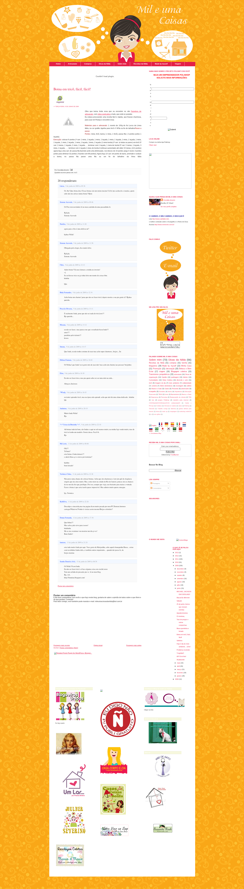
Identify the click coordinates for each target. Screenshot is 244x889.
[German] (167, 425)
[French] (161, 425)
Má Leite (63, 443)
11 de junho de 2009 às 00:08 (78, 443)
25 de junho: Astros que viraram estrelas (183, 607)
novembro (180, 572)
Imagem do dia (160, 383)
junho (179, 588)
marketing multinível (185, 411)
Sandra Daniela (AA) (67, 561)
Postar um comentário (66, 586)
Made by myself (161, 64)
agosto (179, 582)
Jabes (180, 406)
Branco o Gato (157, 388)
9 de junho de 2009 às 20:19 (78, 408)
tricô (75, 172)
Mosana (63, 325)
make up (164, 411)
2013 (176, 552)
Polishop (186, 406)
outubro (179, 575)
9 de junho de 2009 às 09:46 (83, 202)
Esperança (154, 397)
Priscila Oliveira (66, 308)
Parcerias (164, 397)
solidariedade (186, 383)
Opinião (164, 377)
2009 (176, 565)
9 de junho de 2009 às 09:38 (75, 186)
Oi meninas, (181, 616)
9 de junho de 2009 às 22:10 (91, 424)
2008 (176, 679)
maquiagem (173, 411)
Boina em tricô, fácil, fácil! (72, 89)
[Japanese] (163, 430)
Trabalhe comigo (163, 408)
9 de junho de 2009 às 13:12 (77, 325)
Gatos (167, 388)
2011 (176, 559)
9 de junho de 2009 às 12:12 (75, 265)
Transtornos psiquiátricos (159, 374)
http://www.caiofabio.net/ (160, 219)
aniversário (185, 388)
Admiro (185, 377)
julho (178, 585)
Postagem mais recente (62, 645)
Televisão (151, 408)
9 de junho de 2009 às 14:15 (76, 347)
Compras (88, 64)
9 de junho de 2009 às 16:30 (74, 373)
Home (58, 64)
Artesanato (72, 64)
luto (153, 400)
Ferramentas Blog (156, 433)
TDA (190, 397)
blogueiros (153, 366)
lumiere (63, 542)
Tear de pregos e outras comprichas (182, 622)
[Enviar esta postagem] (71, 170)
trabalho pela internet (181, 400)
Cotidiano (159, 406)
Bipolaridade (175, 394)
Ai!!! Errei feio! (181, 656)
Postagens (156, 483)
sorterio (154, 386)
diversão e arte (182, 380)
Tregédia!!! (180, 653)
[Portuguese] (157, 430)
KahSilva (63, 501)
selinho (189, 386)
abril (178, 666)
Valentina (173, 408)
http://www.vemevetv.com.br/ (164, 224)
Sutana (62, 347)
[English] (153, 425)
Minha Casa (186, 366)
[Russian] (151, 430)
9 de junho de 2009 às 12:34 (82, 292)
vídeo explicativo (104, 114)
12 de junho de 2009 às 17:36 (83, 517)
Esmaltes (162, 391)
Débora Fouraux (65, 360)
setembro (180, 578)
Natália (62, 224)
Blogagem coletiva (179, 371)
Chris (62, 265)
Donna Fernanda (66, 517)
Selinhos (179, 640)
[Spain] (173, 425)
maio (178, 663)
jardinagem (175, 377)
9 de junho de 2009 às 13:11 (83, 308)
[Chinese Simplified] (181, 430)
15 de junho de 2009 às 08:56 (87, 561)
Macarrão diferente (183, 597)
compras (173, 363)
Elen (61, 373)
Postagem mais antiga (133, 645)
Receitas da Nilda (141, 64)
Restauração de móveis (178, 397)
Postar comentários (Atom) (69, 648)
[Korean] (169, 430)
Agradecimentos (182, 613)
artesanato (177, 374)
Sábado (179, 601)
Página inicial (98, 645)
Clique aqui (152, 145)
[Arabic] (175, 430)
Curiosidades (153, 380)
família (184, 363)
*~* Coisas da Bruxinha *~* (70, 424)
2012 (176, 556)
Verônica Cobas (65, 474)
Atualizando (181, 659)
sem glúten (157, 414)
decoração (170, 369)
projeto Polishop (163, 400)
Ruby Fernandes (65, 292)
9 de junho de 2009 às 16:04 (82, 360)
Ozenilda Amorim (169, 200)
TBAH (160, 394)
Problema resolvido (183, 650)
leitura (158, 411)
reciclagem (179, 386)
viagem (162, 371)
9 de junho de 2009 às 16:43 (76, 392)
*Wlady (62, 392)
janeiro (179, 676)
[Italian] (179, 425)
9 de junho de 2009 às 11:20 (76, 224)
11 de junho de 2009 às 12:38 (83, 474)
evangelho (152, 391)
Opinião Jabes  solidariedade (164, 403)
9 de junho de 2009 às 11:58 (83, 243)
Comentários (156, 488)
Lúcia (62, 186)
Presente (175, 388)
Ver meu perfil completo (169, 206)
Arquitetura (178, 391)
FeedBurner (175, 455)
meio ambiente (174, 383)
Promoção (157, 369)
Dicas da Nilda (104, 64)
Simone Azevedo (66, 202)
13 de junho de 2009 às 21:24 (77, 542)
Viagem (178, 64)
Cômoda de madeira (170, 406)
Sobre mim (122, 64)
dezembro (180, 569)
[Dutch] (185, 425)
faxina (170, 391)
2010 (176, 562)
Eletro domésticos (166, 386)
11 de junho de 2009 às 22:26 (78, 501)
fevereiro (180, 672)
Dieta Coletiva (167, 380)
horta (166, 394)
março (179, 669)
